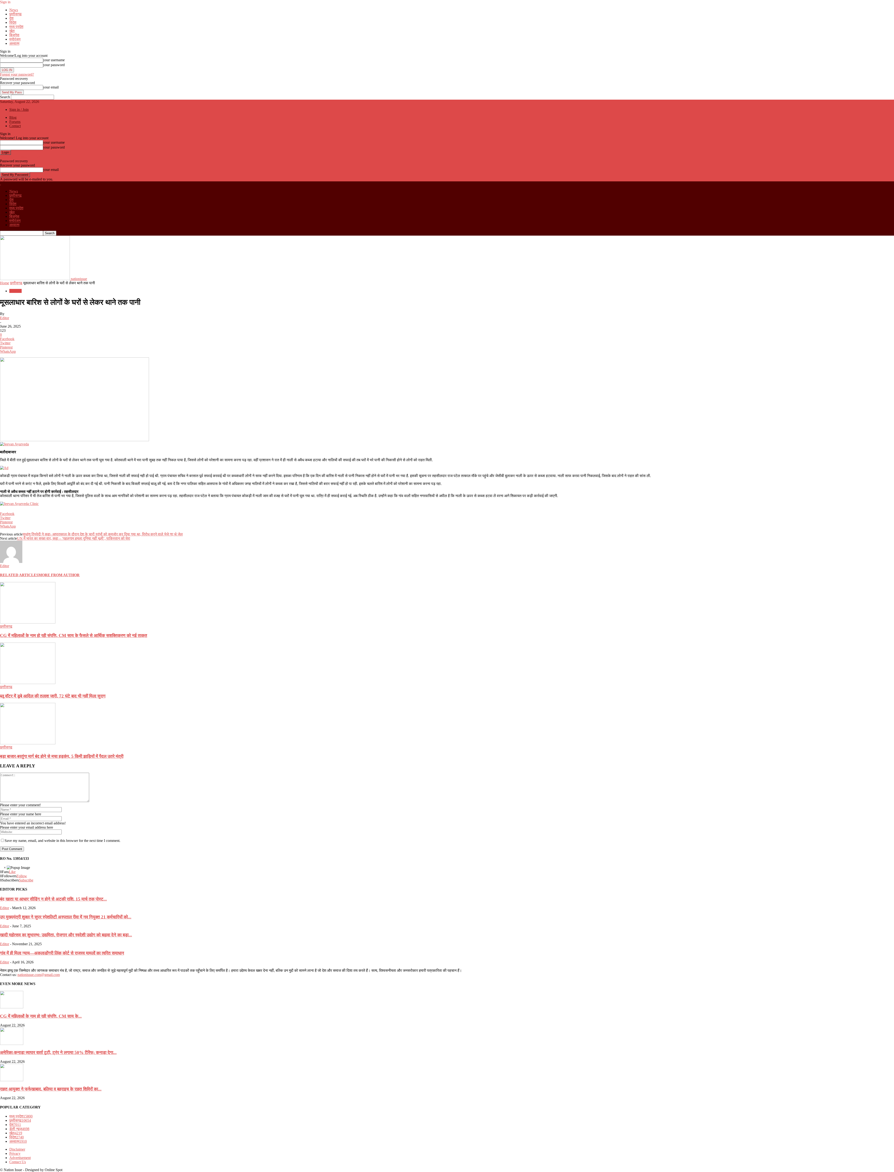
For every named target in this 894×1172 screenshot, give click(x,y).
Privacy (14, 1153)
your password (54, 65)
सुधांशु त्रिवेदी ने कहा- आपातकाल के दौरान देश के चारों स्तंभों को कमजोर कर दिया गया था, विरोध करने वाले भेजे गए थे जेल (103, 534)
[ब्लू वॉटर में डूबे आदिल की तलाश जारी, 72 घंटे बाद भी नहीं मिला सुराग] (27, 683)
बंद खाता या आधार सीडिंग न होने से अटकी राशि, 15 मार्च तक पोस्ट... (53, 899)
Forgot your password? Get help (23, 157)
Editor (4, 318)
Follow (22, 876)
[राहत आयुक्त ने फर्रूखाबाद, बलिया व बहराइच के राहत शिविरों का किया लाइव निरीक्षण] (11, 1080)
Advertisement (20, 1158)
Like (12, 872)
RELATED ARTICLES (19, 575)
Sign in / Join (19, 110)
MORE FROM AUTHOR (59, 575)
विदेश (12, 22)
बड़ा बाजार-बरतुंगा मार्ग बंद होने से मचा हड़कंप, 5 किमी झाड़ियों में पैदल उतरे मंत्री (61, 756)
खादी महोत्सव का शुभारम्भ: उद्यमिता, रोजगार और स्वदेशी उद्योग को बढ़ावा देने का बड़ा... (66, 934)
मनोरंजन (14, 39)
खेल (12, 31)
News (13, 10)
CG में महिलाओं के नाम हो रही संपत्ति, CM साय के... (41, 1016)
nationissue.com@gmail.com (38, 975)
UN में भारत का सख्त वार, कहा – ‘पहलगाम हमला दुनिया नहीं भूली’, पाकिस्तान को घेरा (73, 538)
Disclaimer (17, 1149)
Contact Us (17, 1162)
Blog (13, 117)
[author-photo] (11, 562)
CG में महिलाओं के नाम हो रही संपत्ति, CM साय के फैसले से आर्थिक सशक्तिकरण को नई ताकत (73, 635)
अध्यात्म (14, 43)
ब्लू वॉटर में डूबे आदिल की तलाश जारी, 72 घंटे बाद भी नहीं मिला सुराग (52, 696)
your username (54, 60)
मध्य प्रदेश (16, 27)
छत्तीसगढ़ (15, 14)
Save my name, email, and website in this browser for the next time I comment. (62, 841)
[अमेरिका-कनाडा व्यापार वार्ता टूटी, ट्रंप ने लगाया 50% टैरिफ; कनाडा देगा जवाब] (11, 1044)
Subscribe (26, 880)
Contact (15, 126)
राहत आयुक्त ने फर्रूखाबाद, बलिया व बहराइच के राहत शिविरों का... (51, 1089)
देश (11, 18)
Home (4, 283)
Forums (14, 122)
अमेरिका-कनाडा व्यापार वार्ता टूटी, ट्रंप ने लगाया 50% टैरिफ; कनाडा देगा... (58, 1052)
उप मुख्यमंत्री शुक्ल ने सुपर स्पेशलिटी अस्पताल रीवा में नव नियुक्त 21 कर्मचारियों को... (65, 917)
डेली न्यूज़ (19, 1129)
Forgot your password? (17, 74)
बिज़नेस (14, 35)
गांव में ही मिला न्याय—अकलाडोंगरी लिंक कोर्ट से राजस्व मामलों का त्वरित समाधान (62, 953)
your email (51, 87)
